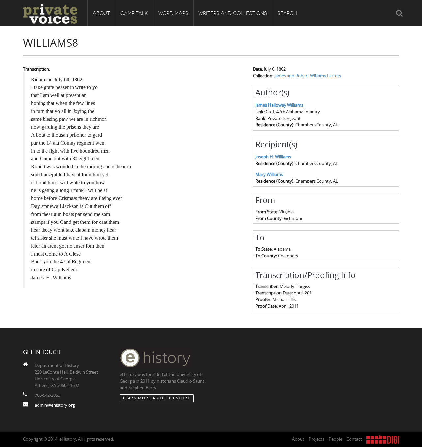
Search (287, 13)
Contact (354, 439)
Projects (316, 439)
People (335, 439)
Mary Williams (269, 174)
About (101, 13)
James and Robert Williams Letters (307, 76)
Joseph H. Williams (273, 157)
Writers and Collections (232, 13)
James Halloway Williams (279, 105)
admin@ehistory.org (55, 405)
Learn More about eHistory (156, 397)
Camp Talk (134, 13)
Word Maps (173, 13)
